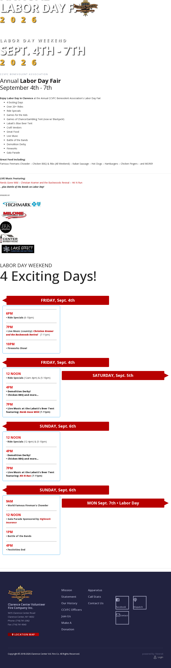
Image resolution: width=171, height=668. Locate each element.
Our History (69, 603)
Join (145, 10)
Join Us (66, 616)
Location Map (24, 634)
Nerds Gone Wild (9, 182)
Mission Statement (68, 593)
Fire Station (112, 10)
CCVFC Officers (71, 610)
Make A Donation (67, 626)
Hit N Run (77, 182)
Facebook (138, 3)
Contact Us (157, 3)
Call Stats (94, 597)
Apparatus (95, 590)
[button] (158, 657)
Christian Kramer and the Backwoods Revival (45, 182)
